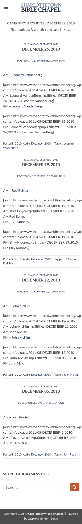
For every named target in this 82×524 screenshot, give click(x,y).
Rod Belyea (20, 190)
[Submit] (74, 487)
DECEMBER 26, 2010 (41, 49)
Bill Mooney (20, 222)
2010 (26, 44)
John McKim (21, 306)
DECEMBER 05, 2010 (41, 391)
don (62, 60)
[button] (5, 7)
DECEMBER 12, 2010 (41, 279)
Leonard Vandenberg (27, 75)
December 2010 (49, 44)
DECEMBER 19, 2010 (41, 164)
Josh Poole (20, 417)
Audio (34, 44)
